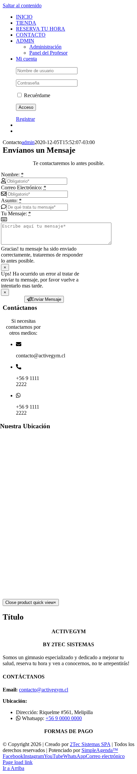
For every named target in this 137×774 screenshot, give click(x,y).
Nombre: (12, 174)
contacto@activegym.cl (43, 689)
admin (28, 142)
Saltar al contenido (22, 5)
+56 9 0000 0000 (64, 718)
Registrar (25, 119)
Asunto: (11, 200)
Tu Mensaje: (16, 213)
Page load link (18, 762)
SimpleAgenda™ (99, 750)
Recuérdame (36, 95)
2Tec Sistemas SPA (90, 744)
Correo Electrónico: (23, 187)
